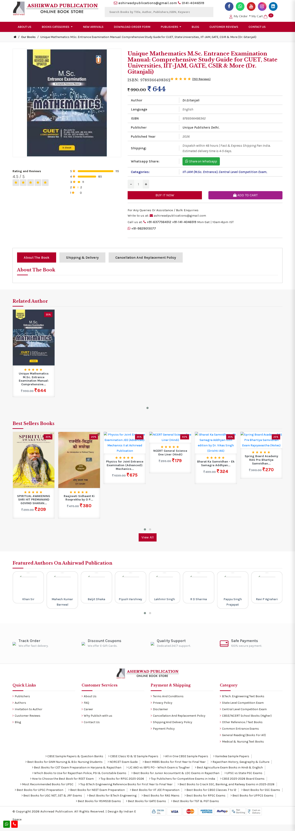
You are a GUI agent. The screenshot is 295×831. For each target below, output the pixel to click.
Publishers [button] (170, 27)
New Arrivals (93, 27)
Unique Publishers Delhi (200, 127)
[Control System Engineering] (261, 437)
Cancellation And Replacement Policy (179, 716)
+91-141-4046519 (184, 222)
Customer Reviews (223, 27)
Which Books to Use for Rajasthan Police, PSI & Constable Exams (79, 773)
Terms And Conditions (168, 696)
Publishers (22, 696)
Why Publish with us (98, 716)
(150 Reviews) (201, 79)
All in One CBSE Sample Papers (186, 756)
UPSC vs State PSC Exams (244, 773)
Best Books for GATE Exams (146, 801)
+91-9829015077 (143, 228)
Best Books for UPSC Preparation (39, 790)
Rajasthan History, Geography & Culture (240, 762)
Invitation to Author (28, 709)
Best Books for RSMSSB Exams (99, 801)
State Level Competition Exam (243, 703)
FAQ (86, 703)
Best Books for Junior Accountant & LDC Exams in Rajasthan (176, 773)
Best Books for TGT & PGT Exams (195, 801)
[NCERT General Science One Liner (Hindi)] (125, 437)
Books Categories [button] (56, 27)
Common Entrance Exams (240, 728)
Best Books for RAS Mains (161, 795)
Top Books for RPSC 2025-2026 (122, 779)
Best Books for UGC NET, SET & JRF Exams (52, 795)
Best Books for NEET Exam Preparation (97, 790)
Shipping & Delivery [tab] (82, 257)
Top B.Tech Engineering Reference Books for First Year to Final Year (126, 784)
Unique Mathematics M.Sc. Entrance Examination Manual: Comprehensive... (34, 379)
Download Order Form (132, 27)
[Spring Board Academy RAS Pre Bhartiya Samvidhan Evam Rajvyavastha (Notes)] (216, 440)
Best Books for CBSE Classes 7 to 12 (211, 790)
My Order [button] (240, 16)
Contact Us (257, 27)
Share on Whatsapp (202, 161)
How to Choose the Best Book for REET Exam (62, 779)
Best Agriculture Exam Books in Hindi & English (229, 767)
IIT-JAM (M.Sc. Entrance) (199, 172)
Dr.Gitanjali (191, 100)
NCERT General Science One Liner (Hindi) (125, 452)
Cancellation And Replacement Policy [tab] (145, 257)
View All (147, 537)
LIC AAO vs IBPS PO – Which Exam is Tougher (159, 767)
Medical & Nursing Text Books (243, 741)
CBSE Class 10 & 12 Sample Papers (133, 756)
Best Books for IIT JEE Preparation (155, 790)
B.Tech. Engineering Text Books (243, 696)
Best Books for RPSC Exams (205, 795)
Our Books (28, 37)
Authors (20, 703)
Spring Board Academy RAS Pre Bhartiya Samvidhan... (216, 460)
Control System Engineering (261, 452)
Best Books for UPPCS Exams (252, 795)
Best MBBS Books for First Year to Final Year (175, 762)
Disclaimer (160, 709)
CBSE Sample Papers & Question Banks (75, 756)
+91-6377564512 (159, 222)
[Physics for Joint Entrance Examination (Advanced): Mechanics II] (79, 442)
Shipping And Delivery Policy (172, 722)
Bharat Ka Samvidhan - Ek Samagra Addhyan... (170, 463)
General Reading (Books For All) (244, 735)
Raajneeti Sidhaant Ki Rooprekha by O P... (33, 498)
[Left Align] (16, 182)
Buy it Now (164, 195)
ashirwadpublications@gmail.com (147, 3)
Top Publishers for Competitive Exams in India (182, 779)
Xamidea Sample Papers (231, 756)
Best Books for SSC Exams (261, 790)
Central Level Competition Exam (242, 172)
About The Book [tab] (36, 257)
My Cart (261, 16)
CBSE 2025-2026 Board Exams (243, 779)
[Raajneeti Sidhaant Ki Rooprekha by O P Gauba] (34, 459)
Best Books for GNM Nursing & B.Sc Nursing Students (65, 762)
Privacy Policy (162, 703)
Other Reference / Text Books (242, 722)
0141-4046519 (193, 3)
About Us (24, 27)
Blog (195, 27)
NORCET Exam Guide (123, 762)
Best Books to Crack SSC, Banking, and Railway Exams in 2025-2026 (226, 784)
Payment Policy (164, 728)
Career (88, 709)
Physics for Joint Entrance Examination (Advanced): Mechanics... (79, 465)
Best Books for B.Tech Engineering (112, 795)
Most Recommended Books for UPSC (47, 784)
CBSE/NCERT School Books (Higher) (247, 716)
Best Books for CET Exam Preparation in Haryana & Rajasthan (77, 767)
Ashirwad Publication (56, 811)
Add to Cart (247, 195)
